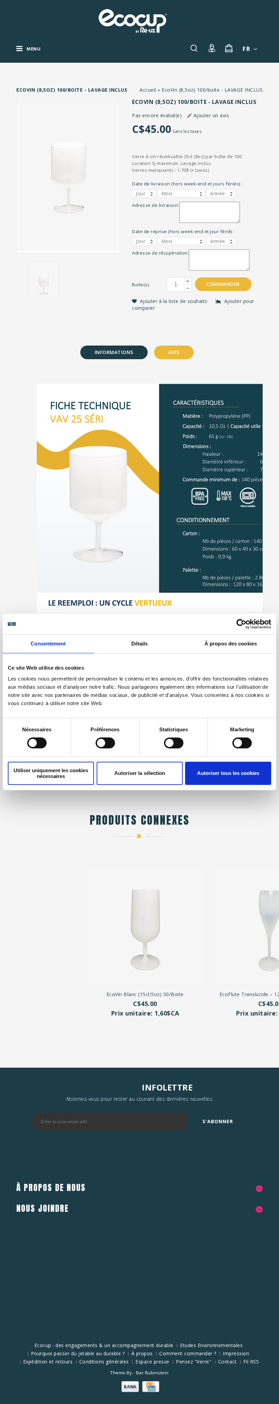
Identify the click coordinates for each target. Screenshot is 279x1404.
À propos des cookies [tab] (230, 643)
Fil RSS (251, 1361)
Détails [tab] (139, 643)
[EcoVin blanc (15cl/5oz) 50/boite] (145, 928)
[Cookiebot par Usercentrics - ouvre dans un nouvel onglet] (241, 624)
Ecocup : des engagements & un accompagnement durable (104, 1345)
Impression (236, 1353)
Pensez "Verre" (193, 1361)
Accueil (148, 90)
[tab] (114, 352)
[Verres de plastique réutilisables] (133, 21)
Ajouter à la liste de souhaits (174, 301)
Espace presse (152, 1361)
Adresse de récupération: (160, 253)
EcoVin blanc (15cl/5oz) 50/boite (145, 994)
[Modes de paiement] (139, 1390)
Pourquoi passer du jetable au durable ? (78, 1353)
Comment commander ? (187, 1353)
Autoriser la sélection (139, 773)
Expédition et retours (48, 1361)
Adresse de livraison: (155, 205)
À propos (142, 1353)
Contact (227, 1361)
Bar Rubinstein (152, 1373)
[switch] (98, 742)
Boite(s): (141, 284)
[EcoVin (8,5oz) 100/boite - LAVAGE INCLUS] (68, 175)
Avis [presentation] (173, 352)
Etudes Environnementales (211, 1345)
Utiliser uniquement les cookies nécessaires (51, 773)
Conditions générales (104, 1361)
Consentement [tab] (48, 643)
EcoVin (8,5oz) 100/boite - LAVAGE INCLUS (212, 90)
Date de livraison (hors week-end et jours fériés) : (187, 184)
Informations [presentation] (114, 352)
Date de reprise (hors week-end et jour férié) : (183, 231)
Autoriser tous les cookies (228, 773)
